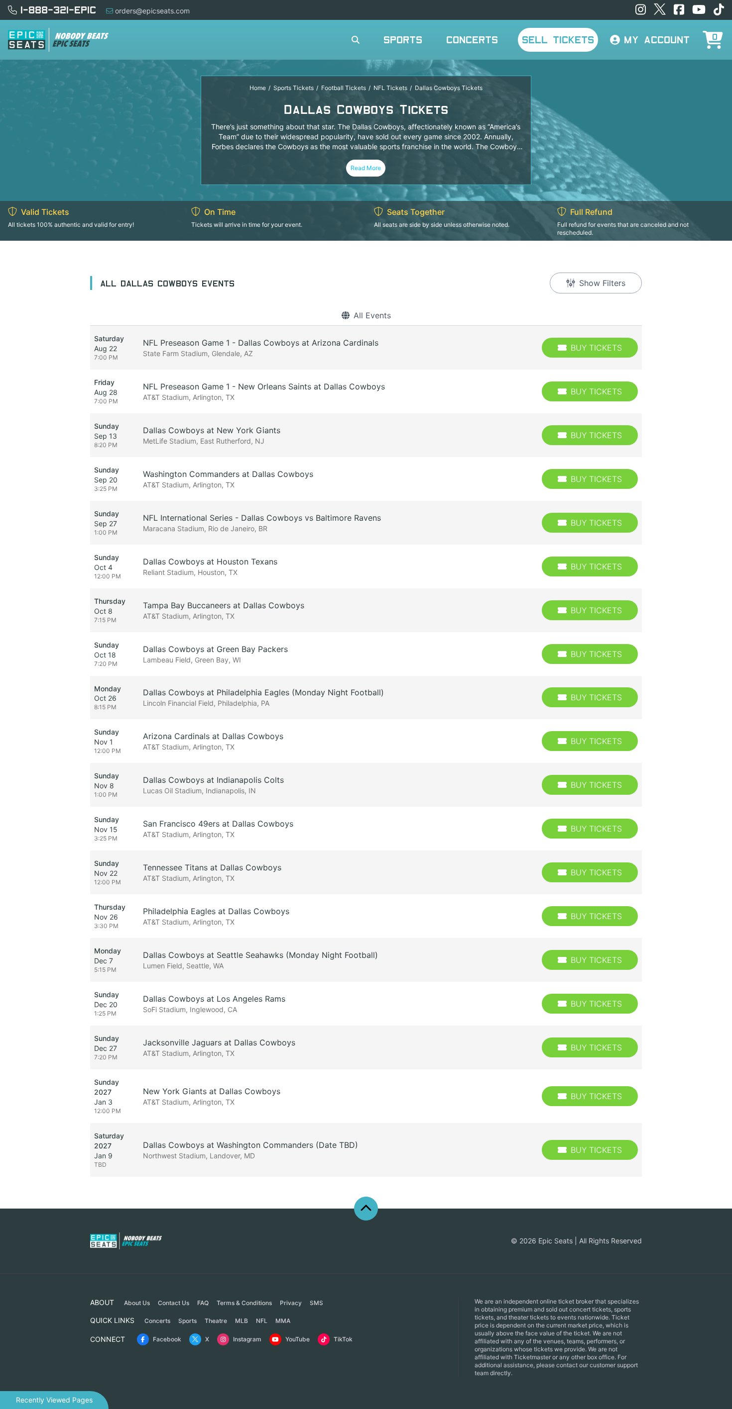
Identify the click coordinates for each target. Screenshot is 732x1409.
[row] (366, 348)
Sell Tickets (558, 39)
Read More (366, 168)
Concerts (472, 39)
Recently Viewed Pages (54, 1400)
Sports (402, 39)
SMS (316, 1303)
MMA (282, 1320)
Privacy (291, 1303)
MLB (241, 1320)
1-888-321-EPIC (58, 9)
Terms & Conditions (244, 1303)
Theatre (216, 1320)
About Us (137, 1303)
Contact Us (173, 1303)
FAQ (203, 1303)
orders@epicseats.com (152, 10)
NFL (261, 1320)
